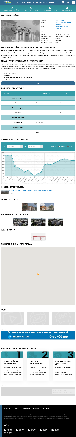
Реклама (17, 409)
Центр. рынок (59, 28)
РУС (17, 2)
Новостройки (48, 2)
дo (25, 146)
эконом (58, 32)
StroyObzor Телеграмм (11, 425)
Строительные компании (50, 10)
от (4, 146)
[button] (38, 274)
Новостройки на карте (31, 10)
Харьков (23, 2)
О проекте (26, 409)
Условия (46, 409)
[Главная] (6, 2)
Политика (36, 409)
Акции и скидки (67, 10)
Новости (30, 2)
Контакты (7, 409)
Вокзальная (59, 30)
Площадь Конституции (62, 26)
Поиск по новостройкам (12, 10)
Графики (38, 2)
